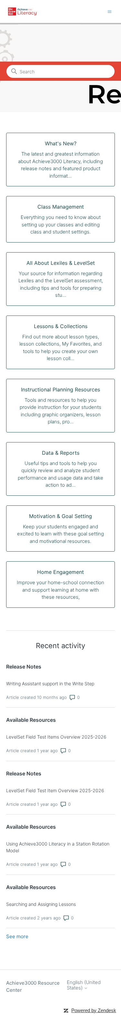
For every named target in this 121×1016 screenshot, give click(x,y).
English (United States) (84, 985)
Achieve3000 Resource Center (33, 986)
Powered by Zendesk (93, 1010)
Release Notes (23, 666)
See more (17, 936)
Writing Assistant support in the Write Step (50, 683)
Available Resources (31, 720)
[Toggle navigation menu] (109, 11)
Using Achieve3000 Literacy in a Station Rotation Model (57, 847)
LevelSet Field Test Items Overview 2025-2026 (56, 737)
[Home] (22, 11)
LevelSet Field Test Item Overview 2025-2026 (55, 790)
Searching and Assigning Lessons (41, 904)
